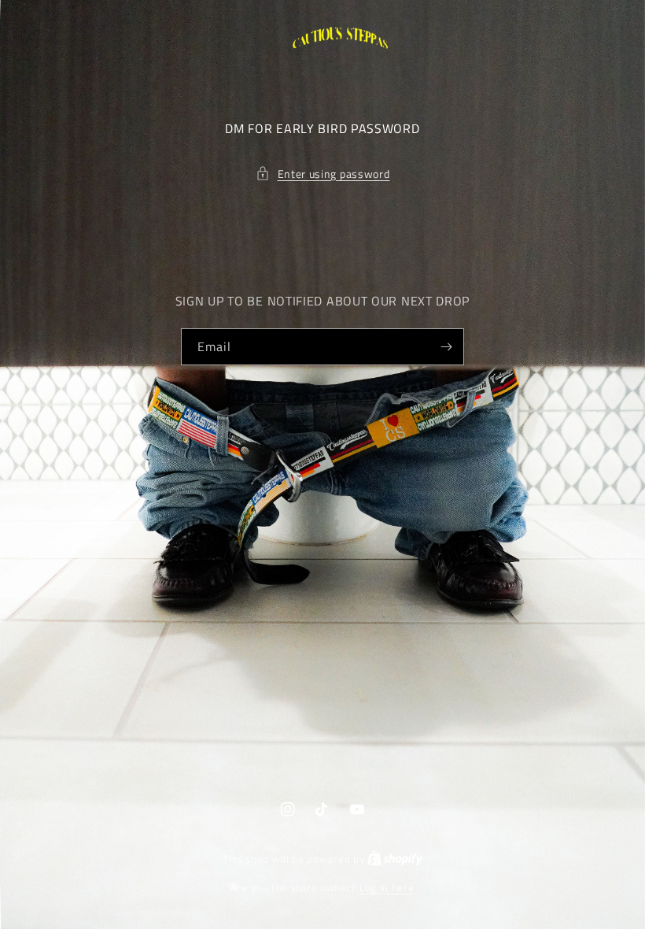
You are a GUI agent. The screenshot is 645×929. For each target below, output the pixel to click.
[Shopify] (394, 859)
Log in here (387, 887)
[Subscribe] (446, 346)
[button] (323, 173)
